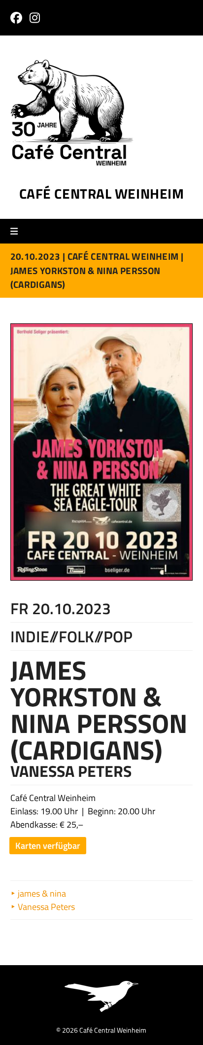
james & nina (41, 893)
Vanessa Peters (45, 906)
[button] (17, 231)
